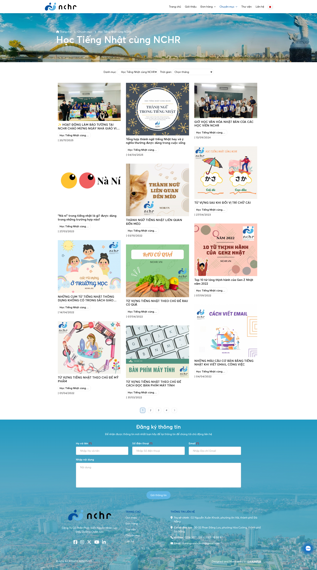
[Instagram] (82, 542)
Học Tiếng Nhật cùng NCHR (114, 31)
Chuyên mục (85, 31)
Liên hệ (129, 541)
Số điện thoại (142, 443)
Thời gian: (166, 72)
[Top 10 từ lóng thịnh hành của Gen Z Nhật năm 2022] (225, 249)
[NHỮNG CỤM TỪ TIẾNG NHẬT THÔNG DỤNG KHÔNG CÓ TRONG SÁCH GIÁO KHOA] (89, 266)
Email (194, 443)
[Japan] (270, 6)
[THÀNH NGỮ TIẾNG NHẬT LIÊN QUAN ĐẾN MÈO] (157, 190)
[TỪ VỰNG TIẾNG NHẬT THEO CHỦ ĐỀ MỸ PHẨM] (89, 347)
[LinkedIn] (104, 542)
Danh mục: (110, 72)
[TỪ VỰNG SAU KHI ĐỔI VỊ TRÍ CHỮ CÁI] (225, 172)
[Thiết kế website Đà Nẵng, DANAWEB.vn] (254, 561)
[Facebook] (75, 542)
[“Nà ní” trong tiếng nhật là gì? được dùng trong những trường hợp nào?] (89, 180)
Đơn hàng (131, 523)
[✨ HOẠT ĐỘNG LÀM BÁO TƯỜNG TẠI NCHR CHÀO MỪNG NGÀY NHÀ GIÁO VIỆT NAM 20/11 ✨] (89, 102)
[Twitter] (89, 542)
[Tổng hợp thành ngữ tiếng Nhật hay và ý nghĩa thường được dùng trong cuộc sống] (157, 109)
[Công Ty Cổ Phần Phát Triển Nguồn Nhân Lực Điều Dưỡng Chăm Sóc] (60, 7)
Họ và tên (84, 443)
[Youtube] (96, 542)
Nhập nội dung (85, 459)
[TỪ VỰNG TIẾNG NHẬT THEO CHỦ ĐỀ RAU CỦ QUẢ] (157, 270)
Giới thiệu (131, 517)
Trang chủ (65, 31)
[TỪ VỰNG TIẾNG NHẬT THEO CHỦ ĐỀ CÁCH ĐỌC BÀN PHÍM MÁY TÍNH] (157, 351)
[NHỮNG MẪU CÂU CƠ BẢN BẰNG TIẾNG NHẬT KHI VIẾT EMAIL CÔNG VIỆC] (225, 330)
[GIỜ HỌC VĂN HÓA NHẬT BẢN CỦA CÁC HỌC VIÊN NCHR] (225, 100)
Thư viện (130, 529)
